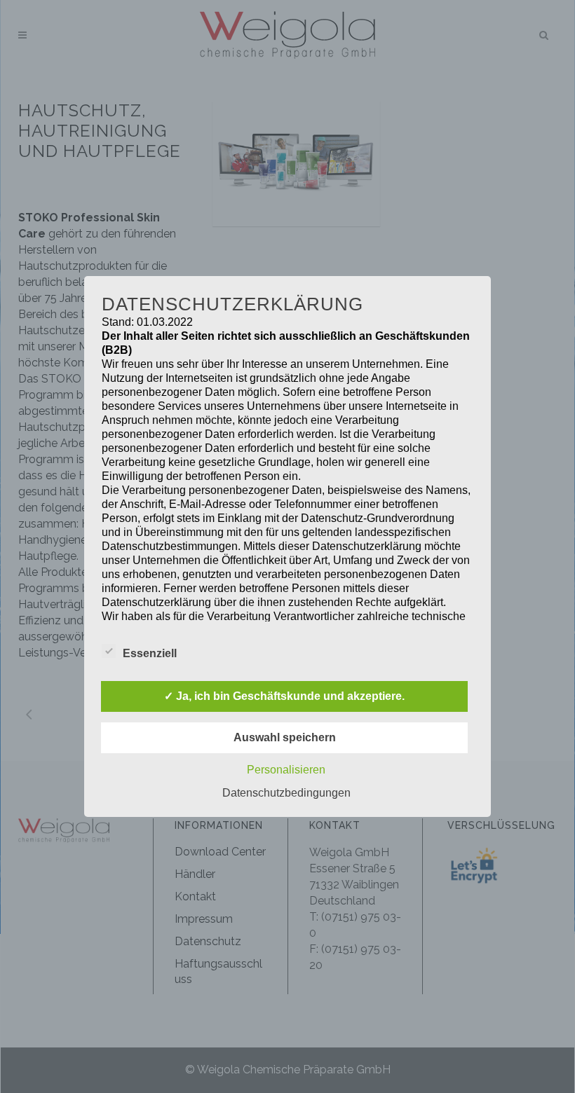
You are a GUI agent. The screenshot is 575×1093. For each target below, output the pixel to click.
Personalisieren (286, 770)
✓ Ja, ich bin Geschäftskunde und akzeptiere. (284, 696)
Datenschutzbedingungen (286, 793)
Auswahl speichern (285, 737)
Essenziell (150, 653)
